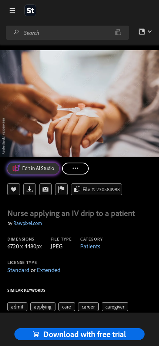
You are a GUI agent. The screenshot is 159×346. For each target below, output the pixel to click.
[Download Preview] (29, 189)
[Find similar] (118, 32)
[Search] (16, 32)
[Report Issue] (61, 189)
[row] (17, 306)
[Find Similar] (45, 189)
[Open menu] (12, 10)
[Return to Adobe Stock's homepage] (30, 10)
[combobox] (67, 32)
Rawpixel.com (27, 223)
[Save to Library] (13, 189)
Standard (18, 270)
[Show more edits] (75, 168)
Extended (48, 270)
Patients (90, 246)
